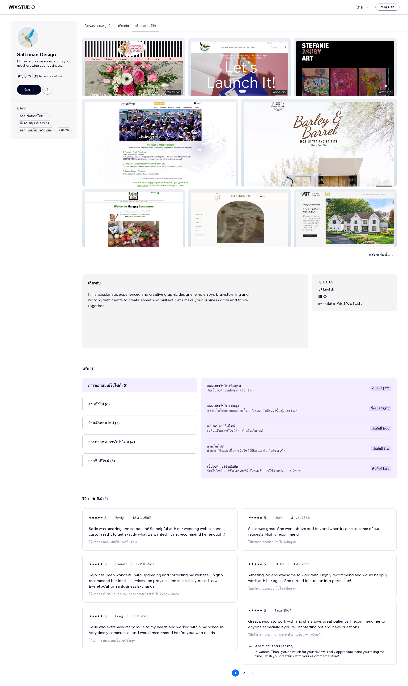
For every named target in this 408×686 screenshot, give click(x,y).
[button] (133, 67)
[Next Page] (252, 673)
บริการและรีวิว (145, 26)
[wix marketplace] (21, 7)
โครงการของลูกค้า (98, 26)
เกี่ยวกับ (123, 26)
